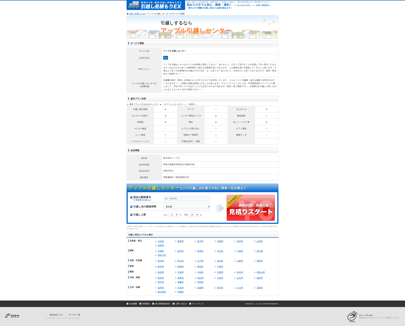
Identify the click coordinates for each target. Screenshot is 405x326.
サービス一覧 (74, 315)
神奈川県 (162, 255)
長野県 (260, 261)
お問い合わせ (181, 304)
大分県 (240, 288)
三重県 (220, 266)
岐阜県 (161, 266)
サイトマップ (197, 304)
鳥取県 (161, 278)
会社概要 (133, 304)
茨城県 (161, 251)
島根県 (181, 278)
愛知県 (200, 266)
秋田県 (240, 241)
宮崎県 (260, 288)
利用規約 (146, 304)
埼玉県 (220, 251)
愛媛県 (181, 282)
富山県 (181, 261)
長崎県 (200, 288)
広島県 (220, 278)
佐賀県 (181, 288)
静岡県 (181, 266)
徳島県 (260, 278)
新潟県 (161, 261)
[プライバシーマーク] (352, 316)
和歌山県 (261, 272)
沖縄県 (181, 292)
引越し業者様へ (263, 5)
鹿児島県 (162, 292)
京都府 (181, 272)
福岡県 (161, 288)
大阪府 (200, 272)
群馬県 (200, 251)
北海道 (161, 241)
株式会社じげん (56, 315)
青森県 (181, 241)
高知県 (200, 282)
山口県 (240, 278)
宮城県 (220, 241)
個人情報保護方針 (162, 304)
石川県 (200, 261)
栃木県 (181, 251)
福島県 (161, 245)
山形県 (260, 241)
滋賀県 (161, 272)
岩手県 (200, 241)
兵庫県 (220, 272)
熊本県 (220, 288)
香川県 (161, 282)
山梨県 (240, 261)
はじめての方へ (244, 5)
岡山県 (200, 278)
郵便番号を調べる (143, 200)
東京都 (260, 251)
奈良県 (240, 272)
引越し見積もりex (136, 13)
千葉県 (240, 251)
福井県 (220, 261)
